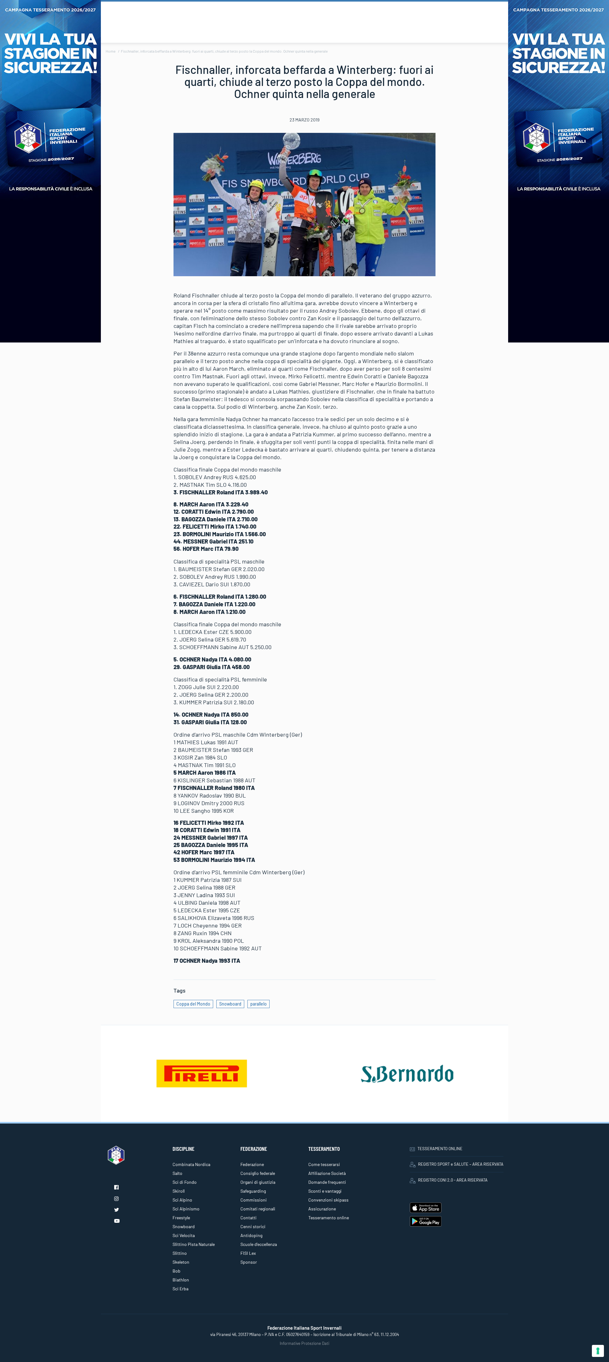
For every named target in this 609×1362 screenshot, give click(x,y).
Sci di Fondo (185, 1182)
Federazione (252, 1164)
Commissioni (253, 1199)
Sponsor (248, 1262)
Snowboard (230, 1004)
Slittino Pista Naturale (194, 1244)
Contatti (248, 1217)
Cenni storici (252, 1226)
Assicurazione (322, 1208)
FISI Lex (248, 1253)
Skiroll (179, 1191)
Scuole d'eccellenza (258, 1244)
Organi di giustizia (257, 1182)
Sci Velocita (184, 1235)
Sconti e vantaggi (325, 1191)
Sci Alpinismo (186, 1208)
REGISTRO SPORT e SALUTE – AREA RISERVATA (460, 1164)
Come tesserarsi (324, 1164)
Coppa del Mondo (193, 1004)
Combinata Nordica (191, 1164)
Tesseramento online (328, 1217)
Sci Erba (180, 1288)
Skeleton (181, 1262)
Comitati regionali (257, 1208)
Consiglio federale (257, 1173)
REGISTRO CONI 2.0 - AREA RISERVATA (453, 1180)
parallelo (258, 1004)
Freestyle (181, 1217)
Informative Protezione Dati (304, 1343)
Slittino (180, 1253)
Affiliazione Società (327, 1173)
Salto (177, 1173)
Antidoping (251, 1235)
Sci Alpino (182, 1199)
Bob (176, 1271)
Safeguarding (253, 1191)
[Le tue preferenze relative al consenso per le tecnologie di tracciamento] (598, 1351)
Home (110, 51)
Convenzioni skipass (328, 1199)
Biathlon (181, 1279)
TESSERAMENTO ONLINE (439, 1148)
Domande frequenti (327, 1182)
